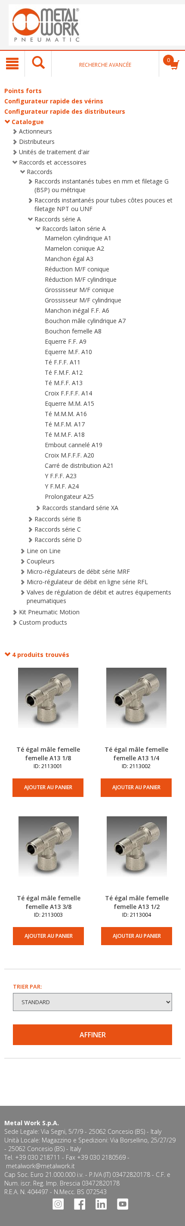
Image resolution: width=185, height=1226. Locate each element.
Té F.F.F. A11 (62, 362)
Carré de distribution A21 (79, 465)
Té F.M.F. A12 (64, 372)
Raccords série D (58, 539)
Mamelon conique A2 (74, 248)
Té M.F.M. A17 (65, 424)
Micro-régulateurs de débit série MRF (78, 571)
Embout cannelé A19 (73, 445)
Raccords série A (57, 219)
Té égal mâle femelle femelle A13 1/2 (137, 902)
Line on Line (44, 551)
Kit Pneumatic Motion (49, 612)
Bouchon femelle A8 (73, 331)
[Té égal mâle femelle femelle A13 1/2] (136, 855)
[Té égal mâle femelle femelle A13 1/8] (47, 706)
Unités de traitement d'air (54, 152)
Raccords (39, 172)
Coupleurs (41, 561)
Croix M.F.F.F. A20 (69, 455)
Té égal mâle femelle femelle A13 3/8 (48, 902)
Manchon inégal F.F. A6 (77, 310)
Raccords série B (57, 519)
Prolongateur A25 (69, 496)
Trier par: (27, 986)
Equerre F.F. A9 (65, 341)
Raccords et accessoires (52, 162)
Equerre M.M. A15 (69, 403)
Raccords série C (57, 529)
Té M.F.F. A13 (64, 383)
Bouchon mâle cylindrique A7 (85, 321)
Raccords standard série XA (80, 508)
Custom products (43, 622)
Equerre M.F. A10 (68, 352)
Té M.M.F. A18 (65, 434)
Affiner (93, 1034)
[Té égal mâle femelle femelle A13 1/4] (136, 706)
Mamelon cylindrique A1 (78, 238)
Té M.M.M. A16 (66, 414)
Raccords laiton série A (74, 228)
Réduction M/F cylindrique (81, 279)
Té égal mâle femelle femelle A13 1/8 (48, 753)
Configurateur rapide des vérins (53, 101)
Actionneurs (35, 131)
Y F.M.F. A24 (62, 486)
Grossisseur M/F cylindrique (83, 300)
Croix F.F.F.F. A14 (68, 393)
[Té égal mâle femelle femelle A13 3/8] (48, 855)
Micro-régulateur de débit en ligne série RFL (87, 582)
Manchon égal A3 (69, 259)
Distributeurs (37, 141)
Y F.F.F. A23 (61, 476)
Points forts (23, 91)
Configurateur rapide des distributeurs (64, 111)
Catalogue (28, 122)
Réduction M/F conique (77, 269)
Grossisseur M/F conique (79, 290)
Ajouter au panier (48, 787)
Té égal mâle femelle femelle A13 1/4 (136, 753)
